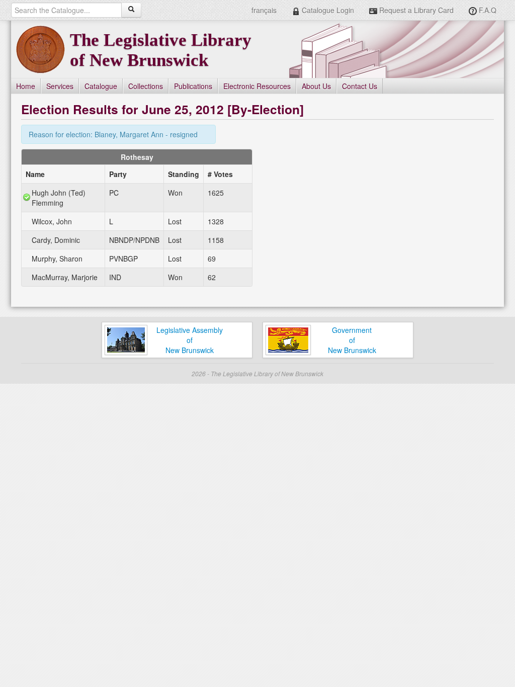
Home (25, 86)
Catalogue (100, 86)
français (264, 10)
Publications (193, 86)
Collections (145, 86)
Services (59, 86)
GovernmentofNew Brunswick (352, 340)
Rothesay (137, 157)
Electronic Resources (257, 86)
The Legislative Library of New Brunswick (160, 50)
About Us (316, 86)
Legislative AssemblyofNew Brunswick (189, 340)
